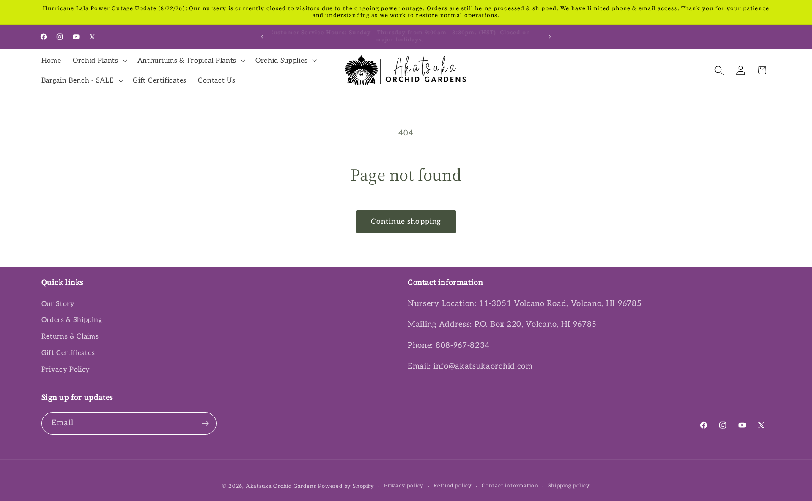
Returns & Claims (70, 336)
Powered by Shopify (346, 486)
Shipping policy (569, 486)
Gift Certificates (68, 353)
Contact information (510, 486)
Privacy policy (404, 486)
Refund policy (452, 486)
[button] (99, 60)
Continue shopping (406, 221)
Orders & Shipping (71, 320)
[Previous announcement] (262, 36)
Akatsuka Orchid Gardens (281, 486)
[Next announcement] (549, 36)
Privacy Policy (66, 369)
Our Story (58, 304)
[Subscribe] (205, 423)
